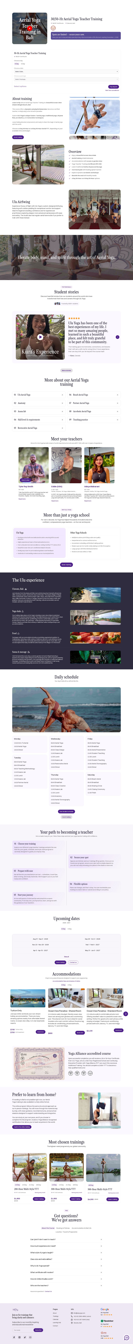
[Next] (42, 998)
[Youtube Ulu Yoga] (30, 1337)
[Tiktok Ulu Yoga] (25, 1337)
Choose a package (20, 76)
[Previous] (14, 998)
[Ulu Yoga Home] (15, 1310)
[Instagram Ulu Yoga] (19, 1337)
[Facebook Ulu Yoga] (14, 1337)
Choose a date (18, 68)
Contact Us (48, 1291)
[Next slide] (117, 337)
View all (66, 956)
